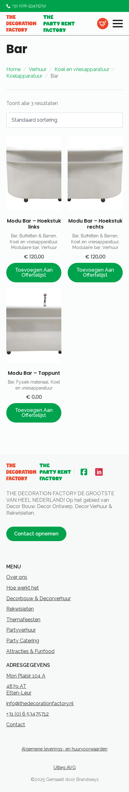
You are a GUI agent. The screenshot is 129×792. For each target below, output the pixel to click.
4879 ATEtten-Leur (18, 689)
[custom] (84, 472)
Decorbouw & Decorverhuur (38, 598)
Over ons (16, 577)
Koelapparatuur (24, 76)
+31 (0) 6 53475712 (27, 714)
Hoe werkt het (22, 588)
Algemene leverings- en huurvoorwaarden (64, 748)
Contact (15, 725)
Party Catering (22, 641)
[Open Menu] (118, 24)
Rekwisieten (20, 609)
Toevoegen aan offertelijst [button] (34, 272)
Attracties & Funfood (30, 651)
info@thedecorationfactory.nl (40, 703)
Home (13, 69)
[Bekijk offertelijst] (102, 23)
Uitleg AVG (65, 767)
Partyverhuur (21, 630)
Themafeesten (23, 620)
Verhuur (37, 69)
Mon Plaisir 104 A (25, 676)
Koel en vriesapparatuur (81, 69)
